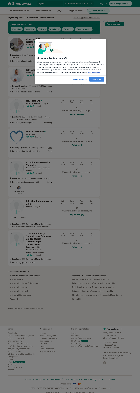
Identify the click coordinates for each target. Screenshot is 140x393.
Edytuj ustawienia (80, 80)
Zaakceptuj (96, 79)
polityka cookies (94, 72)
